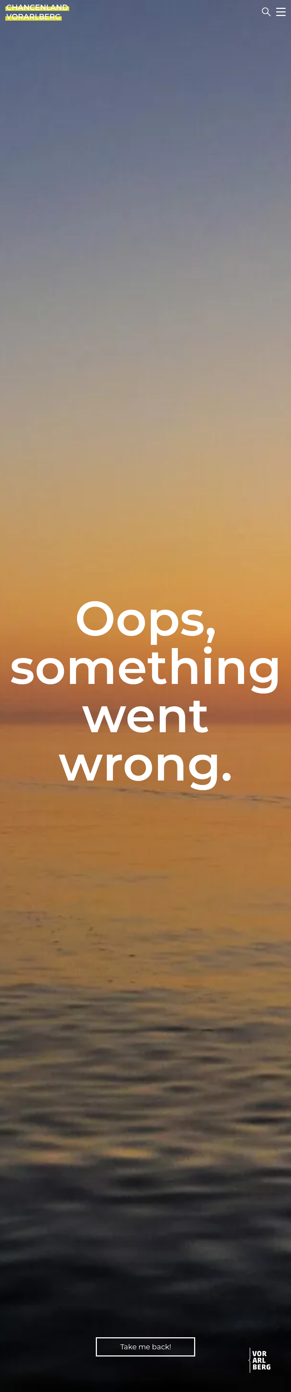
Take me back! (145, 1347)
